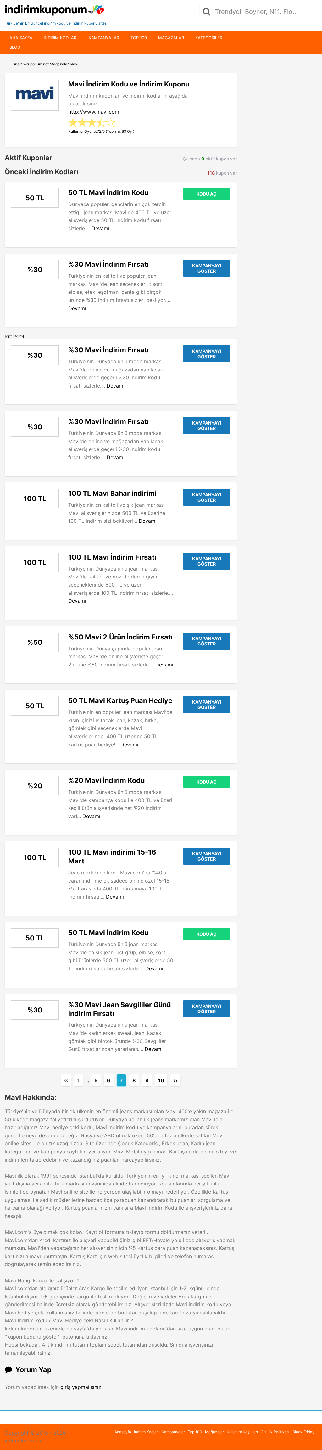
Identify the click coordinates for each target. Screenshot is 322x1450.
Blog (14, 47)
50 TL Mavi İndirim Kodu (108, 192)
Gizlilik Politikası (275, 1432)
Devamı (100, 228)
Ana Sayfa (20, 37)
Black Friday (303, 1432)
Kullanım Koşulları (242, 1432)
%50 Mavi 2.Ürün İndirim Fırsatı (120, 637)
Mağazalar (171, 37)
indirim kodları (60, 37)
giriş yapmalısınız (80, 1387)
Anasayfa (122, 1432)
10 (161, 1080)
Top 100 (138, 37)
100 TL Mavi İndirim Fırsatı (112, 557)
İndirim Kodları (146, 1432)
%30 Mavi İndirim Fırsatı (108, 264)
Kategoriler (208, 37)
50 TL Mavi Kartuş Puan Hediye (120, 700)
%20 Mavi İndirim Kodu (106, 780)
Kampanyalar (104, 37)
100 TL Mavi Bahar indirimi (112, 493)
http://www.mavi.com (93, 112)
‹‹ (66, 1080)
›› (175, 1080)
